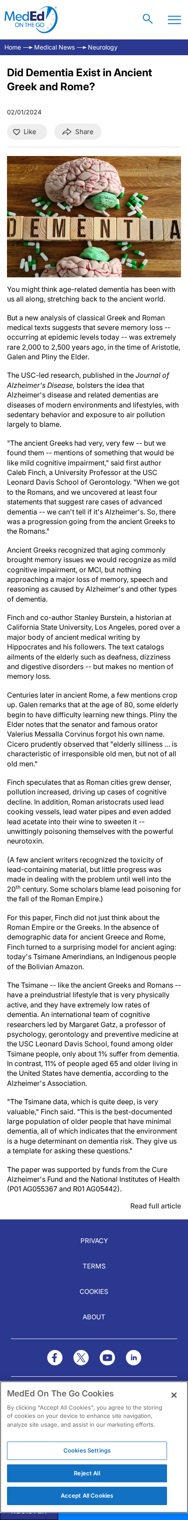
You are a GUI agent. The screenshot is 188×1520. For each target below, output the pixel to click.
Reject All (87, 1473)
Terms (94, 1266)
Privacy (94, 1241)
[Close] (174, 1395)
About (94, 1317)
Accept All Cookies (87, 1495)
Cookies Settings (87, 1450)
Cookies (94, 1291)
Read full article (155, 1205)
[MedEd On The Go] (31, 19)
